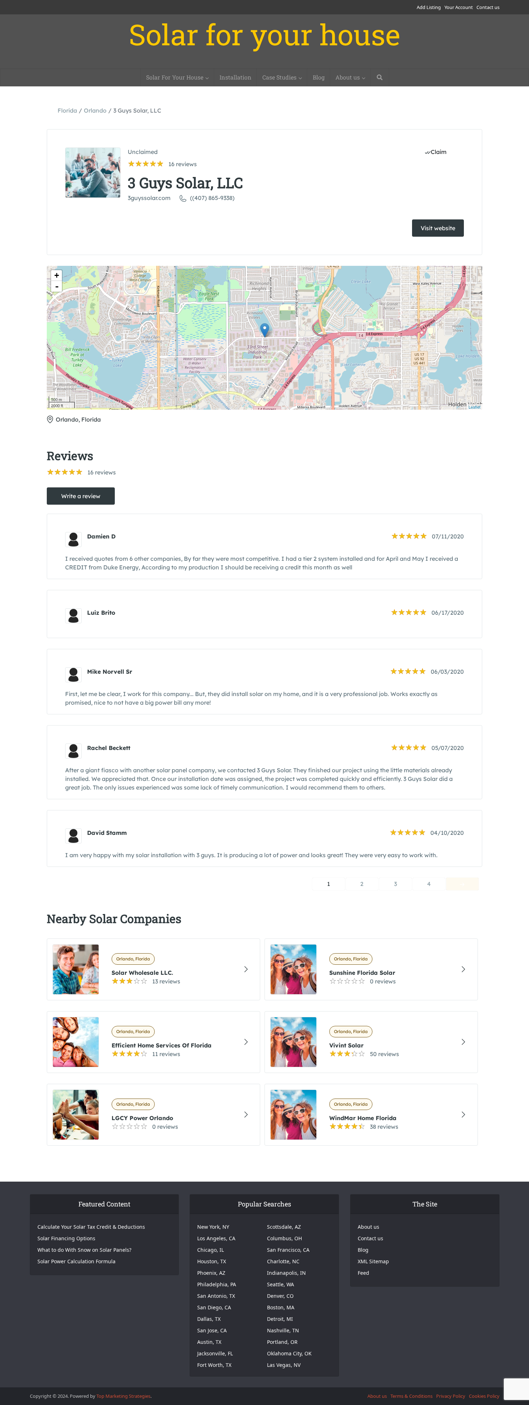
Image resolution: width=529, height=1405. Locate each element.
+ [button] (56, 275)
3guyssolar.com (149, 197)
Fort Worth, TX (214, 1364)
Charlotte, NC (283, 1261)
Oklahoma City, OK (289, 1353)
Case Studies (279, 77)
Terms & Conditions (411, 1396)
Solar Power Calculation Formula (76, 1261)
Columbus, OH (284, 1238)
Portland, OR (282, 1341)
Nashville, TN (283, 1330)
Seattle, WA (280, 1284)
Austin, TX (209, 1341)
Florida (67, 110)
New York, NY (213, 1226)
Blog (319, 77)
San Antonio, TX (216, 1295)
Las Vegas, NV (283, 1364)
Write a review (80, 496)
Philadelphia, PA (216, 1284)
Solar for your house (264, 34)
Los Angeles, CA (216, 1238)
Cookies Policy (484, 1396)
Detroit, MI (280, 1318)
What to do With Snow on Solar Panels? (84, 1249)
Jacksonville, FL (215, 1353)
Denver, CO (280, 1295)
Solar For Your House (174, 77)
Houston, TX (211, 1261)
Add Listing (429, 7)
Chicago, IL (210, 1249)
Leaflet (474, 407)
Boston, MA (280, 1307)
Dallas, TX (209, 1318)
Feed (363, 1272)
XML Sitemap (373, 1261)
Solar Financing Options (66, 1238)
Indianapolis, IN (286, 1272)
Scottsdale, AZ (284, 1226)
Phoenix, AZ (211, 1272)
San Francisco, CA (288, 1249)
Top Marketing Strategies (123, 1396)
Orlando (95, 110)
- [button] (56, 286)
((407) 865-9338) (212, 197)
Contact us (487, 7)
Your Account (458, 7)
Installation (236, 77)
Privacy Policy (450, 1396)
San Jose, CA (212, 1330)
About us (347, 77)
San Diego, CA (214, 1307)
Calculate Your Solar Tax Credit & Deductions (91, 1226)
